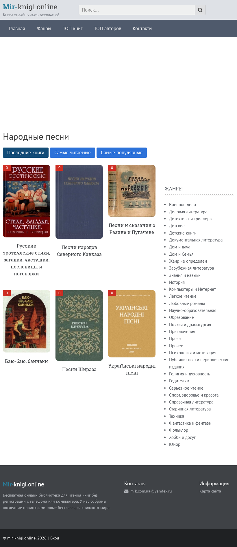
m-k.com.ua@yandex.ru (151, 491)
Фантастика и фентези (190, 423)
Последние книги (25, 152)
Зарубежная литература (191, 268)
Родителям (179, 381)
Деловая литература (188, 212)
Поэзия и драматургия (190, 324)
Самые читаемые (72, 152)
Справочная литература (191, 402)
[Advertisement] (118, 77)
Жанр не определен (188, 261)
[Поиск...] (200, 10)
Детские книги (183, 233)
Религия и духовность (189, 374)
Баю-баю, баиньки (26, 361)
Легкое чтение (183, 296)
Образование (181, 317)
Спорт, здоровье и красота (194, 395)
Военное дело (182, 204)
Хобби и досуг (182, 437)
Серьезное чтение (186, 388)
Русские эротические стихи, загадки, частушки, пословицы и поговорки (26, 260)
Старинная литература (190, 409)
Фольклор (178, 430)
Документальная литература (196, 240)
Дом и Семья (181, 254)
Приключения (182, 331)
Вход (54, 538)
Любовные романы (187, 303)
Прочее (176, 345)
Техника (176, 416)
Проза (175, 338)
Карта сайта (210, 491)
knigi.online (30, 6)
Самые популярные (121, 152)
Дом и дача (179, 247)
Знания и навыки (185, 275)
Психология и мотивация (192, 352)
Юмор (174, 444)
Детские (177, 225)
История (177, 282)
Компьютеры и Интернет (192, 289)
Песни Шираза (79, 369)
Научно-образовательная (192, 310)
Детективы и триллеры (190, 218)
